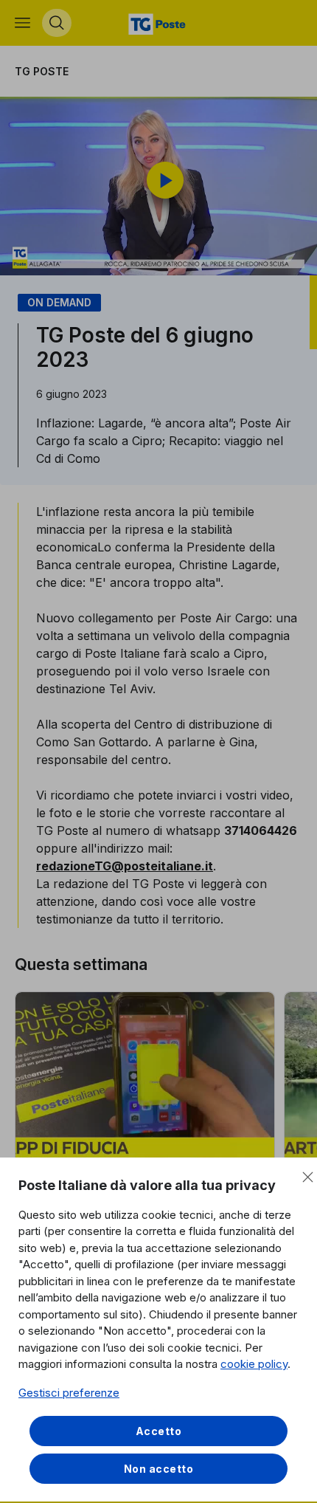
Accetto (159, 1431)
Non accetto (159, 1468)
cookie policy (254, 1364)
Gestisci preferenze (68, 1393)
